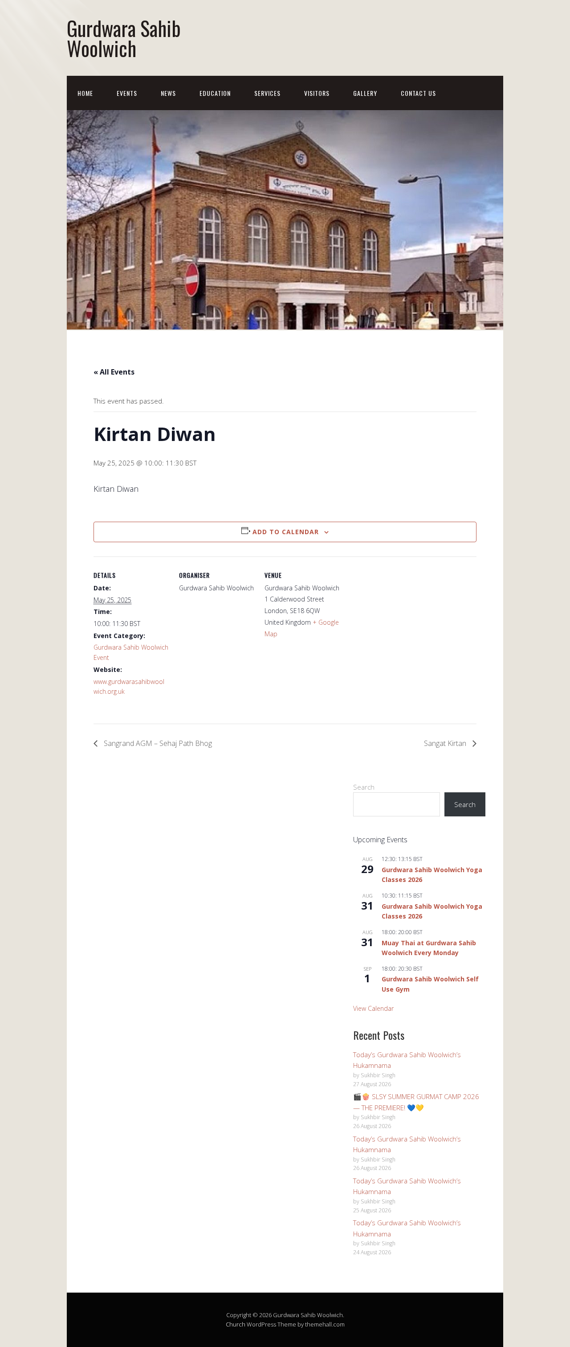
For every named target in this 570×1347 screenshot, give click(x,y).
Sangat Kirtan (446, 743)
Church (235, 1324)
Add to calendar (285, 531)
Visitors (317, 93)
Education (215, 93)
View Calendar (373, 1008)
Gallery (365, 93)
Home (85, 93)
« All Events (114, 372)
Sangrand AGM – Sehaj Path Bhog (157, 743)
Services (267, 93)
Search (364, 787)
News (168, 93)
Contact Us (418, 93)
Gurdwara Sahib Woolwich (124, 38)
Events (127, 93)
